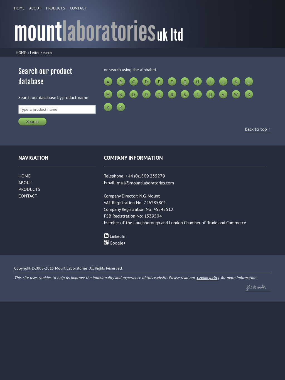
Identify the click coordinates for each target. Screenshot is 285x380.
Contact (78, 8)
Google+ (117, 242)
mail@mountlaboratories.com (145, 182)
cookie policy (208, 277)
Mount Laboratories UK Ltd (142, 29)
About (35, 8)
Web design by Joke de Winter (258, 287)
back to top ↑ (257, 129)
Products (55, 8)
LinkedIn (117, 236)
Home (19, 8)
